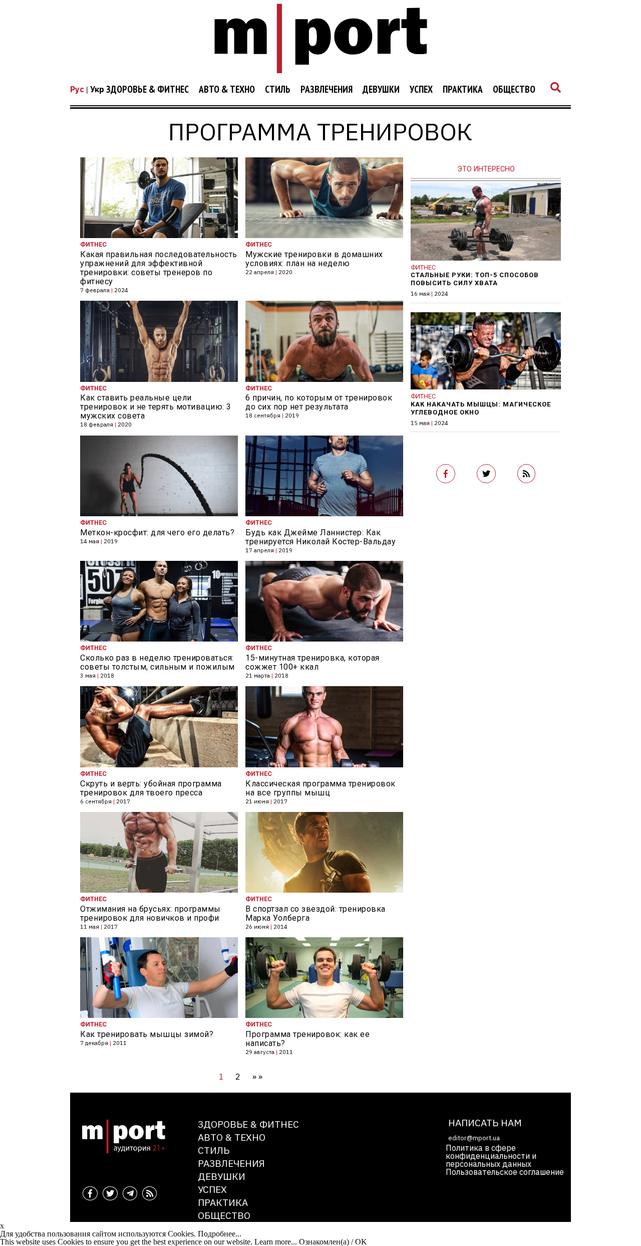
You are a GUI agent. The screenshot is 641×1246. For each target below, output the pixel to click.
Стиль (277, 89)
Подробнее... (219, 1233)
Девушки (381, 89)
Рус (77, 89)
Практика (463, 89)
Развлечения (326, 89)
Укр (97, 89)
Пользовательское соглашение (505, 1172)
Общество (514, 89)
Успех (421, 89)
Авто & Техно (227, 89)
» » (257, 1077)
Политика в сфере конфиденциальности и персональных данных (491, 1156)
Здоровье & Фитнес (147, 89)
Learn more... (275, 1241)
